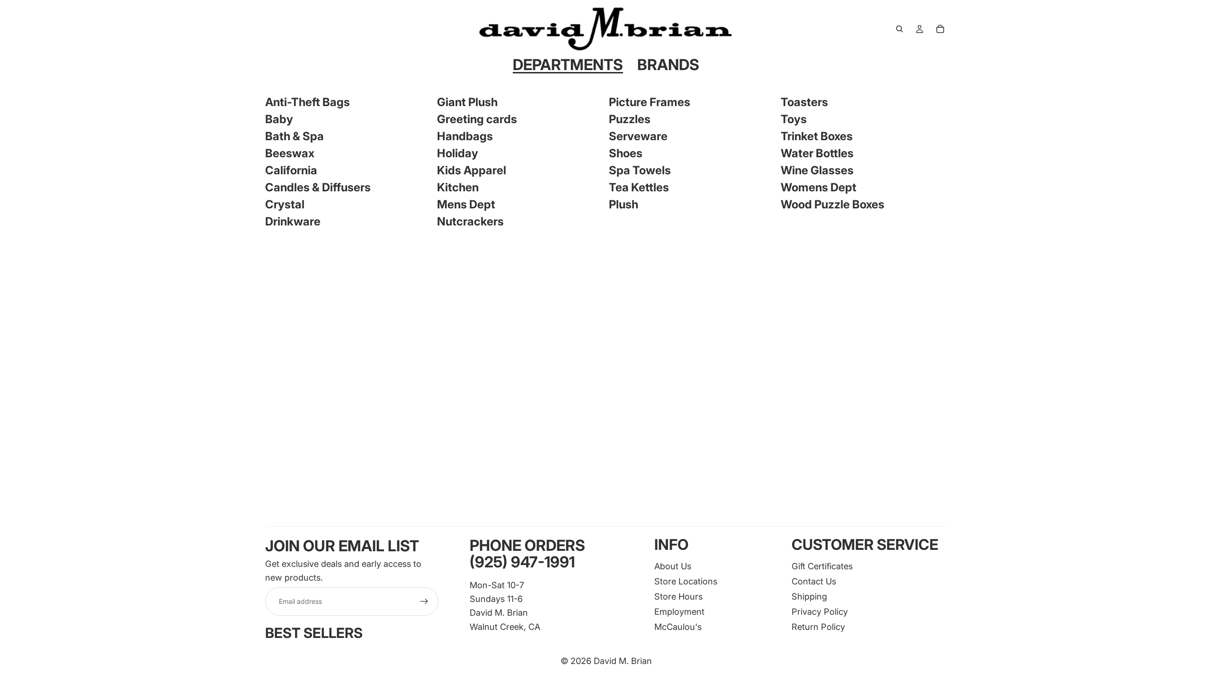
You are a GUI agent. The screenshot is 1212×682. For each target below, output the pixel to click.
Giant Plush (467, 102)
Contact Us (814, 581)
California (291, 170)
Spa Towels (640, 170)
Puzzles (630, 119)
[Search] (899, 28)
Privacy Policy (820, 611)
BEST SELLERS (314, 633)
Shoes (625, 153)
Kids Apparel (471, 170)
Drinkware (293, 221)
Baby (279, 119)
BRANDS (668, 64)
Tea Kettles (639, 187)
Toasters (804, 102)
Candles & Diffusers (318, 187)
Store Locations (685, 581)
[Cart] (940, 28)
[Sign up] (424, 602)
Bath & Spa (294, 136)
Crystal (284, 204)
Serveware (638, 136)
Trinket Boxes (817, 136)
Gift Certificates (822, 566)
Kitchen (458, 187)
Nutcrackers (470, 221)
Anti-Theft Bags (307, 102)
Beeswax (289, 153)
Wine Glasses (817, 170)
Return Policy (818, 626)
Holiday (457, 153)
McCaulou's (678, 626)
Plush (623, 204)
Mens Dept (466, 204)
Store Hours (678, 596)
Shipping (809, 596)
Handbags (465, 136)
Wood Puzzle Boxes (832, 204)
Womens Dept (818, 187)
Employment (679, 611)
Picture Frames (649, 102)
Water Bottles (817, 153)
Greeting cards (477, 119)
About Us (672, 566)
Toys (794, 119)
